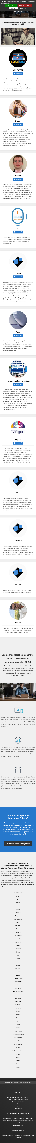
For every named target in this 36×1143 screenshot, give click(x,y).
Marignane (18, 1001)
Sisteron (18, 1047)
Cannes (18, 922)
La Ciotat (18, 968)
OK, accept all (11, 5)
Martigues (18, 1008)
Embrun (18, 945)
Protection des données (18, 1101)
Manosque (18, 998)
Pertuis (18, 1027)
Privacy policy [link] (23, 8)
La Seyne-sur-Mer (18, 978)
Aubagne (18, 902)
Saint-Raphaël (18, 1037)
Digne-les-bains (18, 939)
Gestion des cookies (18, 1104)
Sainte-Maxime (18, 1031)
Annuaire (9, 1097)
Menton (18, 1011)
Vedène (18, 1064)
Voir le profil (18, 73)
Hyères (18, 962)
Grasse (18, 958)
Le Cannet (18, 985)
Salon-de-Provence (18, 1041)
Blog (18, 1106)
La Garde (18, 975)
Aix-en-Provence (18, 893)
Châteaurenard (18, 935)
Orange (18, 1024)
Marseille (18, 1004)
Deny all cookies (25, 5)
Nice (18, 1021)
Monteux (18, 1018)
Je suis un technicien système (18, 844)
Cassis (18, 929)
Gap (18, 955)
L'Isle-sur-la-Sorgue (18, 991)
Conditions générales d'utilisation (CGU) (18, 1099)
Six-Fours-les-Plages (18, 1051)
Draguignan (18, 942)
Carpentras (18, 925)
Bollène (18, 909)
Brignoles (18, 916)
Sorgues (18, 1054)
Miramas (18, 1014)
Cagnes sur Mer (18, 919)
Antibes (18, 896)
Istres (18, 965)
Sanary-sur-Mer (18, 1044)
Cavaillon (18, 932)
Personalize (13, 8)
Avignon (18, 906)
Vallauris (18, 1060)
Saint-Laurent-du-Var (18, 1034)
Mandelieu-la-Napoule (18, 995)
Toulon (18, 1057)
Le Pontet (18, 988)
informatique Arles (18, 1125)
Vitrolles (18, 1067)
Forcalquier (18, 948)
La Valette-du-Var (18, 981)
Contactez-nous (18, 1108)
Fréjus (18, 952)
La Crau (18, 972)
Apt (18, 899)
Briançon (18, 912)
